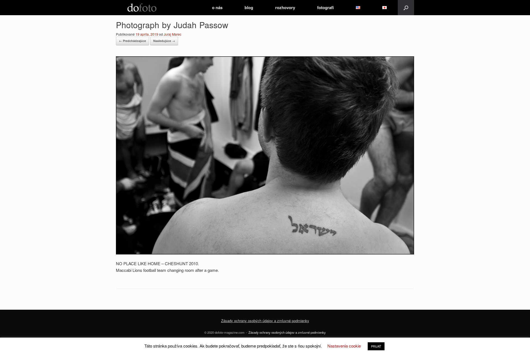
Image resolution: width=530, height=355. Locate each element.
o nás (217, 7)
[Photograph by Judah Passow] (265, 253)
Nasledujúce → (164, 41)
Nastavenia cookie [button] (344, 346)
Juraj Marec (172, 34)
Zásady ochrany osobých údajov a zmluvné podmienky (265, 320)
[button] (406, 7)
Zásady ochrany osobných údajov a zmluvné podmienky (287, 332)
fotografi (325, 7)
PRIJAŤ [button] (376, 346)
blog (249, 7)
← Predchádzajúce (132, 41)
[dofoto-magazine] (142, 7)
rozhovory (285, 7)
